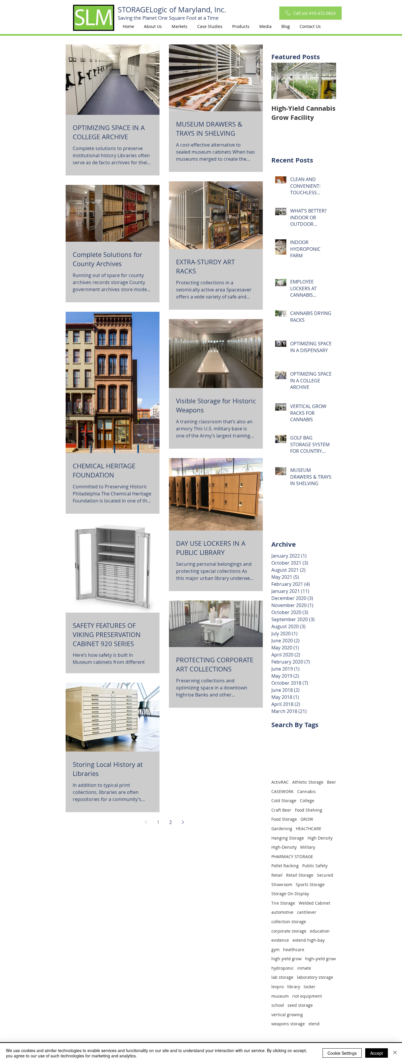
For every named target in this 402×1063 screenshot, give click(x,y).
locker (309, 986)
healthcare (293, 949)
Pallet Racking (285, 865)
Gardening (281, 828)
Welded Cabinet (314, 903)
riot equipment (307, 996)
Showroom (281, 884)
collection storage (288, 921)
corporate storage (288, 931)
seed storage (300, 1005)
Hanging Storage (287, 838)
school (277, 1005)
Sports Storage (310, 884)
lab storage (282, 977)
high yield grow (286, 958)
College (307, 800)
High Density (320, 838)
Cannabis (306, 791)
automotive (282, 912)
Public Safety (315, 865)
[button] (179, 26)
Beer (331, 782)
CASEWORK (282, 791)
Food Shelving (308, 810)
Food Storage (284, 819)
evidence (280, 940)
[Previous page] (145, 822)
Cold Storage (283, 800)
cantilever (306, 912)
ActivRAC (280, 782)
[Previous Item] (280, 80)
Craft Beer (281, 810)
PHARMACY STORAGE (292, 856)
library (293, 986)
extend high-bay (309, 940)
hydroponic (282, 968)
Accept (376, 1053)
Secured (325, 875)
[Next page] (182, 822)
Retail (277, 875)
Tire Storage (283, 903)
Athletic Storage (307, 782)
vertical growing (287, 1014)
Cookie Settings (342, 1053)
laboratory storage (315, 977)
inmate (304, 968)
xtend (314, 1023)
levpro (277, 986)
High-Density (284, 847)
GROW (306, 819)
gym (275, 949)
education (320, 931)
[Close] (394, 1053)
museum (280, 996)
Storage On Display (290, 893)
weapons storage (288, 1023)
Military (307, 847)
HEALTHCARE (308, 828)
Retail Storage (299, 875)
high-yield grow (320, 958)
